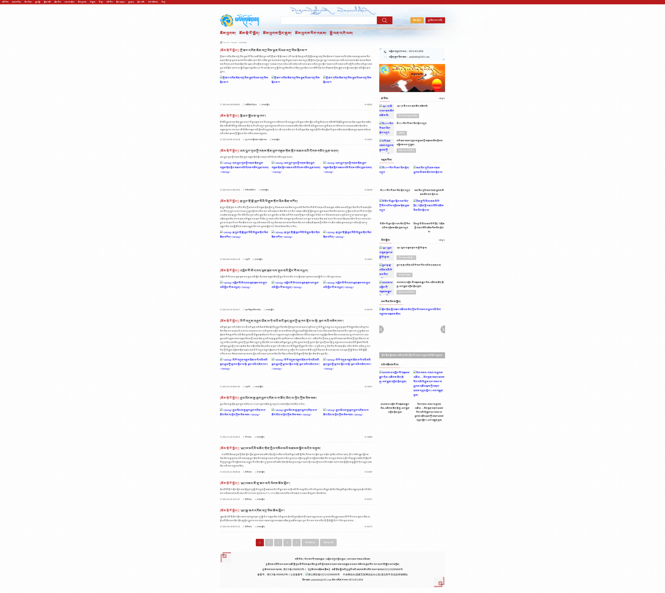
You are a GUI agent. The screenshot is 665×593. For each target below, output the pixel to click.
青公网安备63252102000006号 (324, 575)
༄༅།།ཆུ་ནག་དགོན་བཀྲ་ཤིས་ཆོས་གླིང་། (262, 510)
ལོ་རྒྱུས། (92, 2)
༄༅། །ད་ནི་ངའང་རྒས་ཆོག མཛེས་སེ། (412, 106)
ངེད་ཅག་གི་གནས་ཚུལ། (314, 559)
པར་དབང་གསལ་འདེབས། (358, 559)
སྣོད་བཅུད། (120, 2)
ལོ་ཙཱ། (163, 2)
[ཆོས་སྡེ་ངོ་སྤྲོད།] (229, 50)
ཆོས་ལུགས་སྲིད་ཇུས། (277, 33)
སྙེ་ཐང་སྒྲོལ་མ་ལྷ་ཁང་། (253, 116)
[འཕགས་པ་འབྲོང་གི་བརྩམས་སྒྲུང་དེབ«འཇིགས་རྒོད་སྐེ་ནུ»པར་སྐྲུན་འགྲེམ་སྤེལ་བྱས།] (386, 287)
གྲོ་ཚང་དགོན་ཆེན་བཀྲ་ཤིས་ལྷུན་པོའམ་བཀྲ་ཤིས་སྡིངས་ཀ (273, 50)
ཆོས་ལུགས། (82, 2)
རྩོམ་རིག (57, 2)
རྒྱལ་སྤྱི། (37, 2)
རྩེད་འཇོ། (140, 2)
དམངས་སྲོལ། (69, 2)
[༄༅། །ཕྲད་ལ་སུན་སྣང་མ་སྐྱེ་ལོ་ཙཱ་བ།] (386, 253)
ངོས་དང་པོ (226, 43)
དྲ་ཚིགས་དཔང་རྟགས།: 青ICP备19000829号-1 (284, 570)
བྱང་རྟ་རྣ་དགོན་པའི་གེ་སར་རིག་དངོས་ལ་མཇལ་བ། (419, 265)
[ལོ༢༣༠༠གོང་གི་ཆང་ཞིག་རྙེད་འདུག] (386, 128)
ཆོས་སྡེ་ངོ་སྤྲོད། (249, 33)
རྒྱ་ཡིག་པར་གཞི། (435, 20)
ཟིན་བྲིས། (417, 20)
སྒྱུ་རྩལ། (131, 2)
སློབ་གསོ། (47, 2)
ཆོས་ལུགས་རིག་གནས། (310, 33)
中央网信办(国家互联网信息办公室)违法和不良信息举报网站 (375, 575)
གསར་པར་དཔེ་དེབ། (406, 150)
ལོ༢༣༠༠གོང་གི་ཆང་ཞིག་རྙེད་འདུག (412, 123)
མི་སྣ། (101, 2)
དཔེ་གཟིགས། (153, 2)
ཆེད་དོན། (28, 2)
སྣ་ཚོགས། (401, 133)
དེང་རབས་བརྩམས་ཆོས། (407, 116)
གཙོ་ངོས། (5, 2)
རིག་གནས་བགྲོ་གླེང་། (406, 257)
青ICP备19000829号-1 (278, 575)
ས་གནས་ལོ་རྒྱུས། (404, 275)
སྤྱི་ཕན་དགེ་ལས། (341, 33)
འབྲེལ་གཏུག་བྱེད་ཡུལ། (336, 559)
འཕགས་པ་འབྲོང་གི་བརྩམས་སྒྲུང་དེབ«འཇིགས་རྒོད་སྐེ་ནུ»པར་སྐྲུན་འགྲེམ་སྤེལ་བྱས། (420, 284)
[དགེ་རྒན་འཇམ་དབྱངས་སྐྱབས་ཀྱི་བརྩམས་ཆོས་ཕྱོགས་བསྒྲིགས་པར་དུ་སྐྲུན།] (386, 146)
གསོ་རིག (109, 2)
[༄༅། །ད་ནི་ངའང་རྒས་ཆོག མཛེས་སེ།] (386, 111)
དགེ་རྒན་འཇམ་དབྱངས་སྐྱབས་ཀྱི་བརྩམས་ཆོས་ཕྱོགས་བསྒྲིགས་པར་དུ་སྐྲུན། (420, 143)
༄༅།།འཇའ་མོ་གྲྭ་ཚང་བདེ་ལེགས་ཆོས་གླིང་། (265, 483)
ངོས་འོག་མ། (310, 543)
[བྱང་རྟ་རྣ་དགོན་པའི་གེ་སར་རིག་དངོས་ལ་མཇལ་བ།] (386, 270)
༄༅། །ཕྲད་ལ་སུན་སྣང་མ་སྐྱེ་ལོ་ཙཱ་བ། (412, 248)
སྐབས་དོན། (16, 2)
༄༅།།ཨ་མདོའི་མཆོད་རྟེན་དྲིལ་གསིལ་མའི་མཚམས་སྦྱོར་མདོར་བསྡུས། (280, 448)
